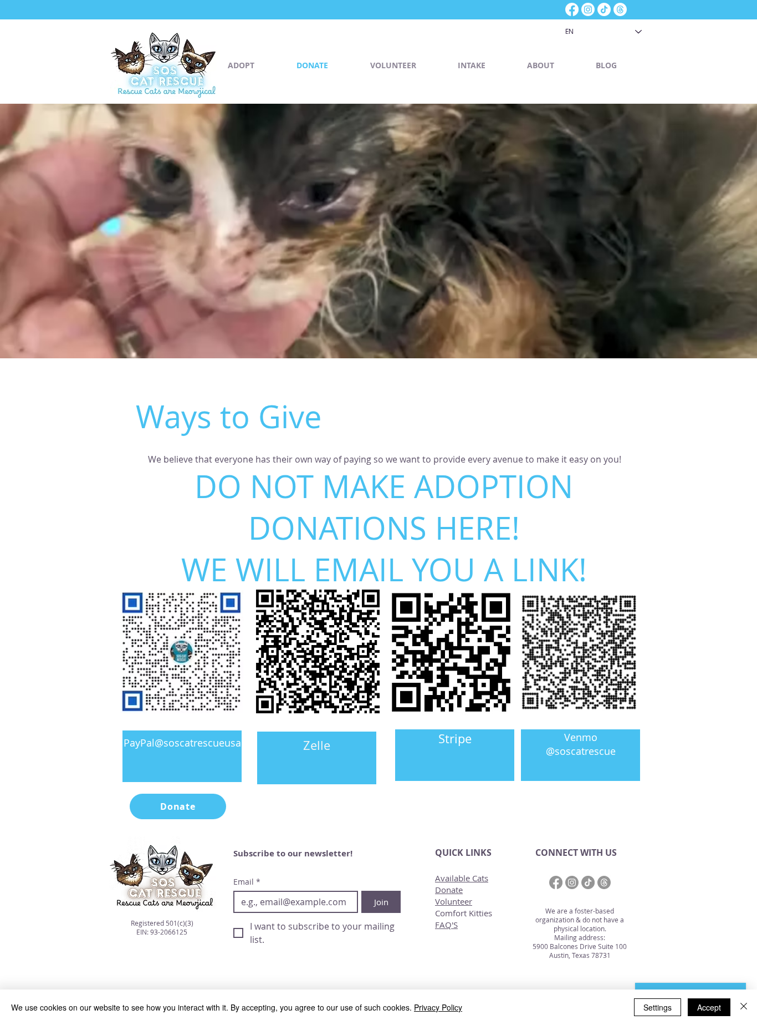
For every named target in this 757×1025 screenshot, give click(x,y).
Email (246, 881)
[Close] (743, 1007)
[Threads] (620, 9)
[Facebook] (572, 9)
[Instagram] (588, 9)
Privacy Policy (438, 1007)
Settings (657, 1007)
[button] (253, 65)
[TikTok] (604, 9)
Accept (709, 1007)
